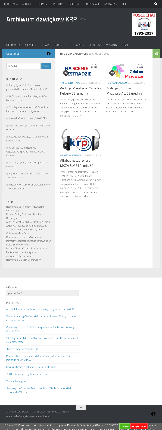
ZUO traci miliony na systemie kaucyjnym (26, 374)
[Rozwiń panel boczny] (156, 53)
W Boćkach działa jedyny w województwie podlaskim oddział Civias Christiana (26, 151)
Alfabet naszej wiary (71, 155)
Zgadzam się (126, 426)
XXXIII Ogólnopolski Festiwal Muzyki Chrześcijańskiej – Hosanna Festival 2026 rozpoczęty (42, 340)
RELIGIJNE (74, 4)
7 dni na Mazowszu (116, 82)
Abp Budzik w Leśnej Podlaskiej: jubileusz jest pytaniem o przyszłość (40, 309)
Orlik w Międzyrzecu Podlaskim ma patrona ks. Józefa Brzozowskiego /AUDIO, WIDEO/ (40, 329)
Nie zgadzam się (138, 426)
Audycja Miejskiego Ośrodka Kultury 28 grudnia (80, 90)
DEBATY (42, 4)
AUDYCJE (27, 4)
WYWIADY (109, 4)
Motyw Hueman (43, 416)
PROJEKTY (57, 4)
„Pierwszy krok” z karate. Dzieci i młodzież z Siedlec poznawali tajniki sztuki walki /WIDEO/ (40, 390)
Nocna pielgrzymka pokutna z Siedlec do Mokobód (31, 367)
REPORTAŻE (93, 4)
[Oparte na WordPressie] (17, 416)
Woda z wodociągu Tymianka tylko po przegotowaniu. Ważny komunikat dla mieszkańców (41, 318)
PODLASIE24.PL (13, 303)
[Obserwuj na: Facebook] (49, 53)
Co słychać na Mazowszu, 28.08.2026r (28, 118)
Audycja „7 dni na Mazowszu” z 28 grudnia (124, 90)
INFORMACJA (11, 4)
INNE (124, 4)
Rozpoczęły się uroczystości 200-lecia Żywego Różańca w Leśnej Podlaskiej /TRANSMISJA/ (38, 358)
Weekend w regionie (16, 381)
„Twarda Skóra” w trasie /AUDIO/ (22, 349)
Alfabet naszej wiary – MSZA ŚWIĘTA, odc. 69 (77, 163)
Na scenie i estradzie (71, 82)
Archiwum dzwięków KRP (41, 19)
